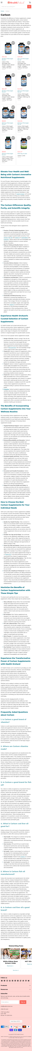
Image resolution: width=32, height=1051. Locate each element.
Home (2, 11)
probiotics (6, 239)
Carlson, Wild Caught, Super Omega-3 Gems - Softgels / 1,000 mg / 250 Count (8, 159)
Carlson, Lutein (21, 155)
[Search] (29, 6)
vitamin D (17, 237)
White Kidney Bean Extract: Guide (10, 962)
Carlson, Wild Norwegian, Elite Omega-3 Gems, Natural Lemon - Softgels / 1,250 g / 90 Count (8, 65)
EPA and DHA (12, 347)
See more (15, 970)
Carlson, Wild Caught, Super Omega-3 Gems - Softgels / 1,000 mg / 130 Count (8, 128)
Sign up (23, 1002)
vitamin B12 (8, 554)
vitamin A (23, 856)
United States (15, 1021)
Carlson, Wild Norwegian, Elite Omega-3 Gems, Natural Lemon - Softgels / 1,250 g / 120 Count (24, 65)
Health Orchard (20, 194)
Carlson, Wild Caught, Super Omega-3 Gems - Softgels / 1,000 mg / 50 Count (24, 96)
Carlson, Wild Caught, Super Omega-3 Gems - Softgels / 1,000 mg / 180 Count (24, 128)
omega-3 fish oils (8, 237)
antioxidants (25, 237)
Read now (10, 966)
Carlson (3, 69)
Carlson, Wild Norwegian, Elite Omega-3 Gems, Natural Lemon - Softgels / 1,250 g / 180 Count (8, 97)
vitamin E (11, 304)
